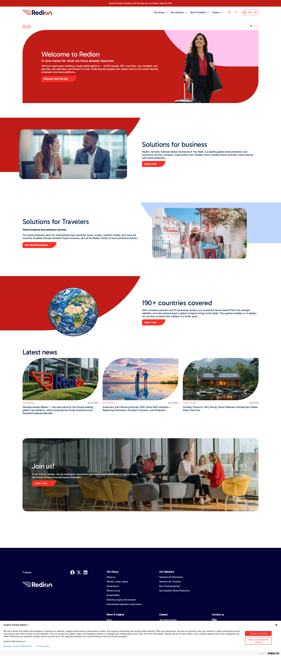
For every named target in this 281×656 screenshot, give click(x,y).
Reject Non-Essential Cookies (258, 640)
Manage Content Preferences (18, 646)
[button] (24, 27)
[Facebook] (72, 572)
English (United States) (15, 625)
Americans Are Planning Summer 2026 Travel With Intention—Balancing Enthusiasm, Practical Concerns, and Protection (137, 408)
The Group (159, 12)
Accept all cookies (258, 633)
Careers (216, 12)
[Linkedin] (85, 572)
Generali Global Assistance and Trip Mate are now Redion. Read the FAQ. (140, 3)
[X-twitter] (79, 572)
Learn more (41, 483)
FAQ (214, 619)
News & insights (198, 12)
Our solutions (177, 12)
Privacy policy (43, 646)
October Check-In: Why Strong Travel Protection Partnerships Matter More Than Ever (220, 408)
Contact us (218, 614)
